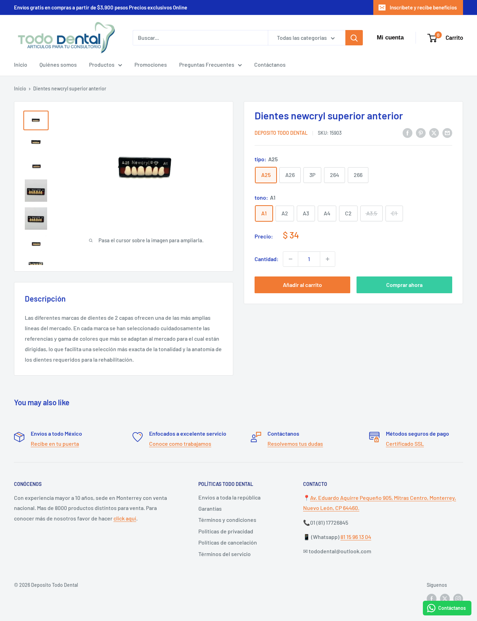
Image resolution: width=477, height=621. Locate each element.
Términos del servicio (224, 553)
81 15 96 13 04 (355, 536)
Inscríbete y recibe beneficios (423, 7)
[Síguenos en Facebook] (431, 598)
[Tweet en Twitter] (434, 132)
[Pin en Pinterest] (421, 132)
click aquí (124, 518)
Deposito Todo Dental (281, 133)
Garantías (210, 508)
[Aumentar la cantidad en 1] (327, 259)
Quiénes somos (58, 64)
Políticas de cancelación (227, 542)
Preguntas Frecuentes (206, 64)
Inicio (20, 64)
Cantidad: (267, 259)
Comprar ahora (404, 284)
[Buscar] (354, 37)
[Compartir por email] (447, 132)
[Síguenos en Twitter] (445, 598)
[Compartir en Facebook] (407, 132)
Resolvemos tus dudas (295, 443)
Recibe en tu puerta (55, 443)
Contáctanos (270, 64)
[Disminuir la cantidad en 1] (290, 259)
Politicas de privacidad (225, 531)
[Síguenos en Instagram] (458, 598)
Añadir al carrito (302, 284)
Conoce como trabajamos (180, 443)
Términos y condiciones (227, 519)
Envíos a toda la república (229, 497)
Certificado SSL (405, 443)
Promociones (150, 64)
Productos (102, 64)
